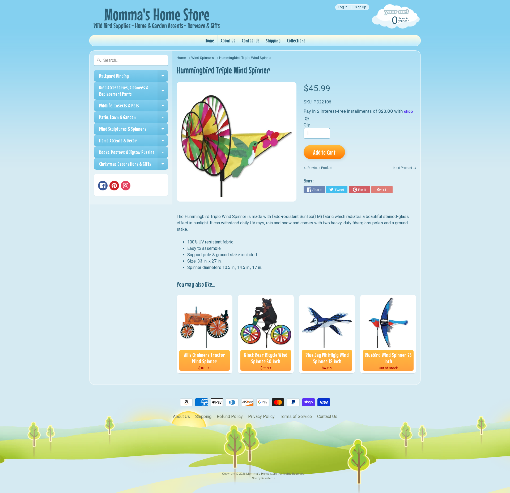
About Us (227, 40)
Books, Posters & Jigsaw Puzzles (133, 153)
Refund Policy (230, 416)
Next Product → (404, 168)
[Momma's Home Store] (155, 17)
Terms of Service (296, 416)
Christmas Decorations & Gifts (133, 165)
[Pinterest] (114, 185)
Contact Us (251, 40)
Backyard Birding (133, 77)
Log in (342, 7)
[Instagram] (125, 185)
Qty (307, 124)
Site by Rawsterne (263, 478)
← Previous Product (318, 168)
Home (209, 40)
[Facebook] (103, 185)
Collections (296, 40)
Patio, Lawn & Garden (133, 118)
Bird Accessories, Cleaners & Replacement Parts (133, 90)
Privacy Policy (261, 416)
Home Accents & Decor (133, 141)
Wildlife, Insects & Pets (133, 106)
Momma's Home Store (261, 473)
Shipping (273, 40)
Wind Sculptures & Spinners (133, 130)
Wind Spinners (202, 57)
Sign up (360, 7)
